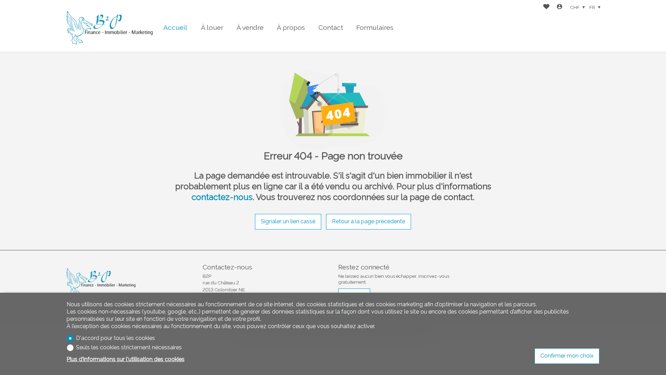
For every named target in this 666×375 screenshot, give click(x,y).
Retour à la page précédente (368, 221)
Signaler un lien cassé (288, 221)
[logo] (110, 26)
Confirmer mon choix (567, 355)
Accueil (175, 27)
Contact (330, 27)
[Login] (559, 7)
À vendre (250, 27)
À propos (291, 27)
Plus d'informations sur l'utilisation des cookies (126, 359)
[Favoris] (546, 7)
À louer (212, 27)
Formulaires (374, 27)
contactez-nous (222, 197)
